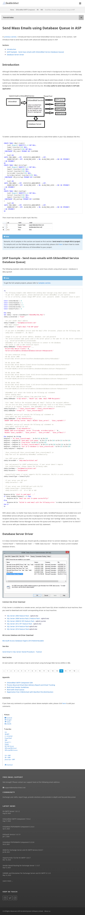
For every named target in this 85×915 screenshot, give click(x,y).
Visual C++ (8, 742)
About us (47, 911)
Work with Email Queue (15, 690)
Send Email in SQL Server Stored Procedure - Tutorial (22, 652)
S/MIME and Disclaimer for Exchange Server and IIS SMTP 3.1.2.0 (27, 873)
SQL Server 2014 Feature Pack (18, 626)
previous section (10, 37)
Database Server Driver (15, 55)
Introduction (11, 49)
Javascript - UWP (10, 759)
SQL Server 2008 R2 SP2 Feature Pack (20, 621)
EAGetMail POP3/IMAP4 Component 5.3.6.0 (18, 827)
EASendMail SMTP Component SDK (20, 683)
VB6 (42, 10)
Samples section (44, 283)
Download (9, 765)
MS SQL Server (9, 746)
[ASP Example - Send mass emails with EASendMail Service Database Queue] (35, 52)
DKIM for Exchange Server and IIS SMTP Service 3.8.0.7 (23, 850)
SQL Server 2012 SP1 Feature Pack (19, 624)
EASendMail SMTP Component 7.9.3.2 (16, 819)
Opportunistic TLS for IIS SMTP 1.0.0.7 (17, 858)
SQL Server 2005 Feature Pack (18, 616)
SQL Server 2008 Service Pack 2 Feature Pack (23, 618)
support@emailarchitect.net (14, 787)
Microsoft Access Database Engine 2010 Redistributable (23, 641)
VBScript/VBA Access (11, 750)
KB (38, 10)
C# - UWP (8, 755)
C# (6, 732)
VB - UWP (8, 757)
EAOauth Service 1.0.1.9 (11, 834)
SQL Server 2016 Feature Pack (18, 629)
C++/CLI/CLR (8, 736)
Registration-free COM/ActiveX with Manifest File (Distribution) (30, 692)
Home (12, 10)
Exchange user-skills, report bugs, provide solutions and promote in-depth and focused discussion (39, 797)
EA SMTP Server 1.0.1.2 (11, 811)
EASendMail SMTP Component (25, 10)
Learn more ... (8, 881)
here (60, 244)
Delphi (7, 744)
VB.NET (7, 734)
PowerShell (8, 738)
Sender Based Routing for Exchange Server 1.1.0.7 (21, 865)
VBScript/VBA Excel (10, 748)
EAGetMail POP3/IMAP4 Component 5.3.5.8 (18, 842)
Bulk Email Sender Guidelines (18, 687)
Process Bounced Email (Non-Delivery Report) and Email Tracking (31, 685)
